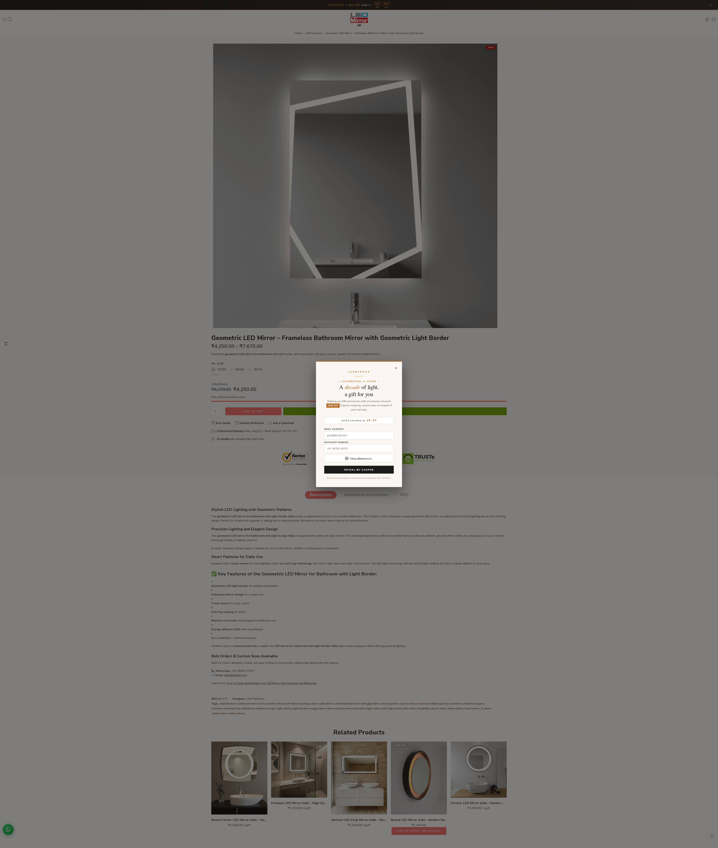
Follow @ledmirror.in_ (361, 458)
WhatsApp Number (336, 442)
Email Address (334, 429)
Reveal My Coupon (359, 469)
